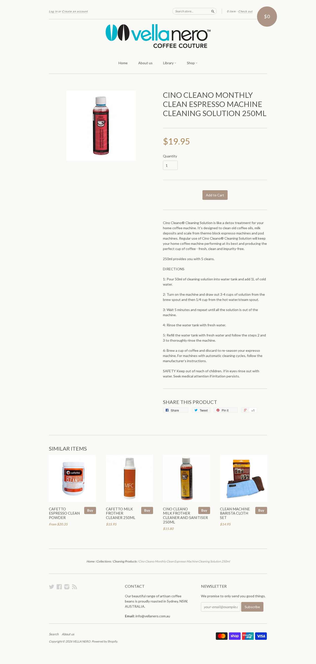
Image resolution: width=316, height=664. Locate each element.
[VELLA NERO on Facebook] (59, 587)
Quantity (170, 156)
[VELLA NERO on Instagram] (67, 587)
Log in (53, 11)
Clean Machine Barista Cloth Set (235, 513)
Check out (245, 11)
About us (145, 63)
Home (123, 63)
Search (54, 634)
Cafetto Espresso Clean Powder (64, 513)
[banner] (158, 36)
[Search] (212, 11)
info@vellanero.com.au (153, 616)
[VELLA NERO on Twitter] (51, 587)
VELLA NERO (81, 641)
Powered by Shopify (104, 641)
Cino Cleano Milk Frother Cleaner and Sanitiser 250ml (185, 515)
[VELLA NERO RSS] (74, 587)
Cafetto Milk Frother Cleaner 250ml (120, 513)
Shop (191, 63)
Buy (90, 510)
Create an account (75, 11)
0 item (231, 11)
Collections (103, 561)
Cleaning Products (125, 561)
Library (168, 63)
